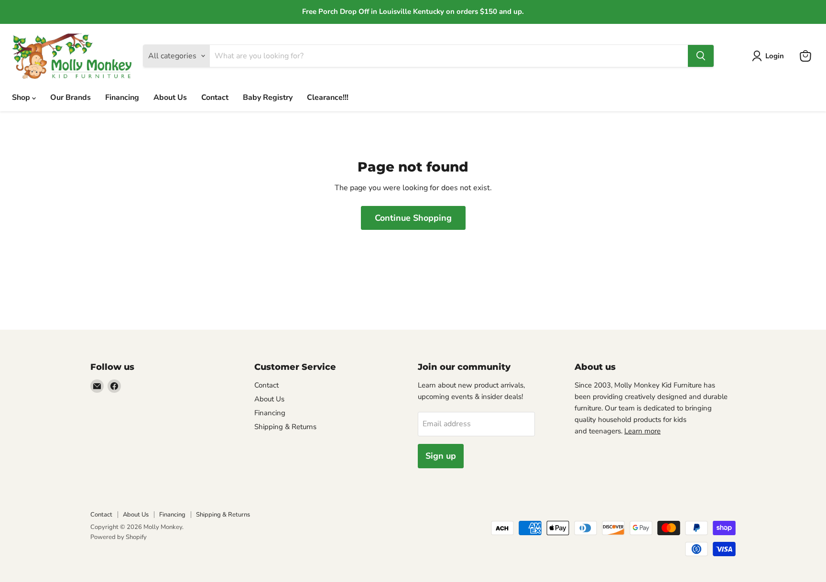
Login (774, 56)
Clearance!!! (327, 97)
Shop (22, 97)
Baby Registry (268, 97)
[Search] (701, 56)
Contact (214, 97)
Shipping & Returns (285, 426)
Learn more (642, 431)
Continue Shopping (413, 218)
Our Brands (70, 97)
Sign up (440, 456)
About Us (170, 97)
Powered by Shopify (118, 537)
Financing (122, 97)
